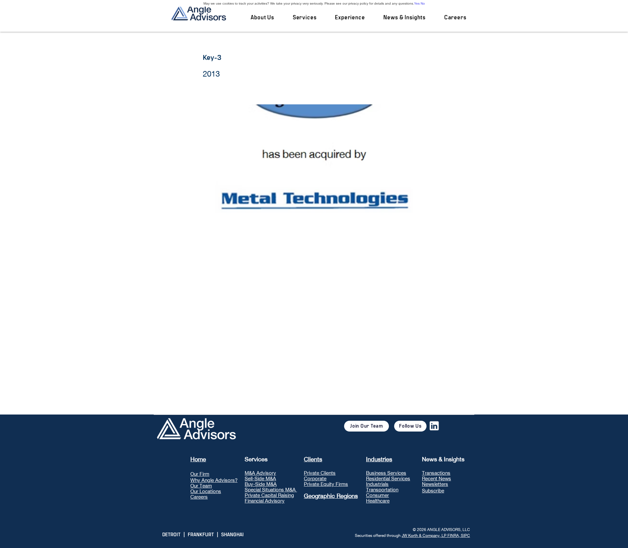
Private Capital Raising (269, 495)
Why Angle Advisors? (213, 480)
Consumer (377, 495)
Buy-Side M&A (261, 484)
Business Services (386, 473)
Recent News (436, 478)
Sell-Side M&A (260, 478)
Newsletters (435, 484)
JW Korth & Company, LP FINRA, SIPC (436, 535)
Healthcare (378, 501)
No (423, 3)
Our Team (201, 485)
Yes (417, 3)
